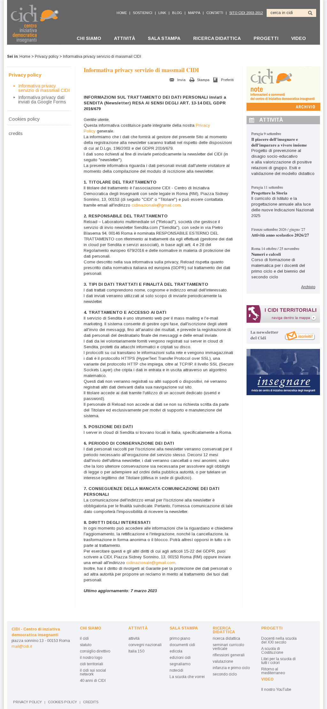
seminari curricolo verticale (228, 647)
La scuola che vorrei (187, 677)
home (122, 13)
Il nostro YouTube (276, 689)
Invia (181, 80)
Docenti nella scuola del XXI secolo (279, 640)
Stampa (203, 80)
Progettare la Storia (269, 193)
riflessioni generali (229, 655)
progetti (266, 38)
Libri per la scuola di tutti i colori (278, 661)
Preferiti (227, 80)
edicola (176, 651)
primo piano (180, 638)
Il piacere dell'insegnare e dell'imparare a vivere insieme (279, 142)
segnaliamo (180, 664)
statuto (85, 645)
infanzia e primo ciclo (231, 668)
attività (124, 38)
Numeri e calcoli (266, 254)
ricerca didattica (217, 38)
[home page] (38, 24)
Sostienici (142, 13)
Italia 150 (136, 651)
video (298, 38)
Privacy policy (46, 56)
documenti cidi (182, 645)
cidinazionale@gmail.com (156, 205)
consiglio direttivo (95, 651)
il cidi (84, 638)
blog (177, 13)
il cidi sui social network (93, 672)
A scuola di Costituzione (272, 650)
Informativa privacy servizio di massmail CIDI (44, 88)
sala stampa (164, 38)
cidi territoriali (91, 664)
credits (16, 133)
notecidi (176, 670)
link (162, 13)
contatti (214, 13)
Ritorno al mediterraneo (273, 671)
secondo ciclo (225, 674)
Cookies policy (24, 118)
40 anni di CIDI (93, 680)
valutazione (223, 661)
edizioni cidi (180, 657)
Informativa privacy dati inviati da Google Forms (42, 99)
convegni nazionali (145, 645)
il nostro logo (91, 657)
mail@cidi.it (21, 646)
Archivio (308, 287)
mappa (194, 13)
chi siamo (89, 38)
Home (24, 56)
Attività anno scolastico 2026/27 (280, 235)
